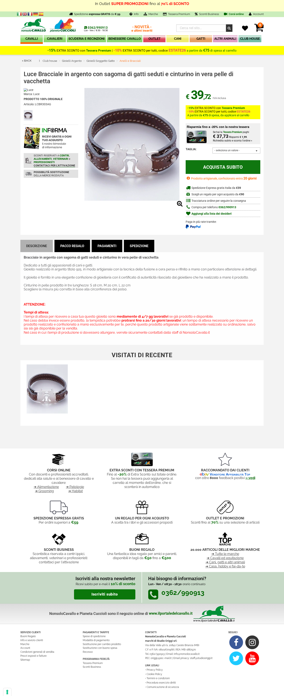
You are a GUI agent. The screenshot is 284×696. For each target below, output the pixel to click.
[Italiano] (19, 13)
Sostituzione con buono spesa (100, 647)
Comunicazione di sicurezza (163, 687)
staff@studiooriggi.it (201, 658)
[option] (47, 391)
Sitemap (25, 659)
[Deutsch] (35, 13)
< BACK (26, 60)
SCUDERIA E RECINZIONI (86, 39)
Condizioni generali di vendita (37, 651)
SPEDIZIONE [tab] (139, 246)
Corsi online (236, 14)
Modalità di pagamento (96, 640)
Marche (153, 14)
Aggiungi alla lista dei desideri (211, 213)
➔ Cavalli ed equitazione (225, 558)
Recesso (88, 651)
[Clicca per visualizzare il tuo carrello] (259, 30)
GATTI (200, 39)
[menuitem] (31, 39)
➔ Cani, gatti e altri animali (225, 562)
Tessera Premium (179, 14)
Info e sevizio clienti (31, 640)
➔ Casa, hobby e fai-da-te (225, 566)
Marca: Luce (32, 94)
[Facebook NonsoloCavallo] (236, 642)
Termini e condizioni (158, 678)
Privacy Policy (155, 669)
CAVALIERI (54, 39)
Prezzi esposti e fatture (33, 655)
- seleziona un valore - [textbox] (227, 150)
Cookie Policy (154, 674)
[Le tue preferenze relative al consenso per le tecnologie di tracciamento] (7, 692)
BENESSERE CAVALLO (124, 39)
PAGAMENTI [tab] (107, 246)
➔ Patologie (75, 487)
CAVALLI (31, 39)
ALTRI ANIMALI (225, 39)
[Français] (30, 13)
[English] (25, 13)
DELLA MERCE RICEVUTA (51, 174)
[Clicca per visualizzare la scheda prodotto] (47, 389)
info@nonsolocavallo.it (187, 654)
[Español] (41, 13)
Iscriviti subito (104, 594)
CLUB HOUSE (250, 39)
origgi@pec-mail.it (161, 658)
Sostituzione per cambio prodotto (102, 644)
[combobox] (236, 150)
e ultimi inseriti (141, 28)
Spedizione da (97, 14)
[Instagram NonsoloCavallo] (252, 642)
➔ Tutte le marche (225, 554)
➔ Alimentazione (46, 487)
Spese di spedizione (94, 636)
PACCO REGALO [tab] (72, 246)
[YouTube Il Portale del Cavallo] (252, 658)
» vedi (250, 478)
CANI (177, 39)
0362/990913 (98, 28)
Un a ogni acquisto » (142, 6)
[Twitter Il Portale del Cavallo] (236, 658)
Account (25, 647)
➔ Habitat (75, 491)
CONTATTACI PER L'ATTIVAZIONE (54, 165)
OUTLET (154, 39)
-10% (118, 50)
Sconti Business (209, 14)
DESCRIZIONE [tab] (36, 246)
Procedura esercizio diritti (161, 682)
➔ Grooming (44, 491)
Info (136, 14)
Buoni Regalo (28, 636)
